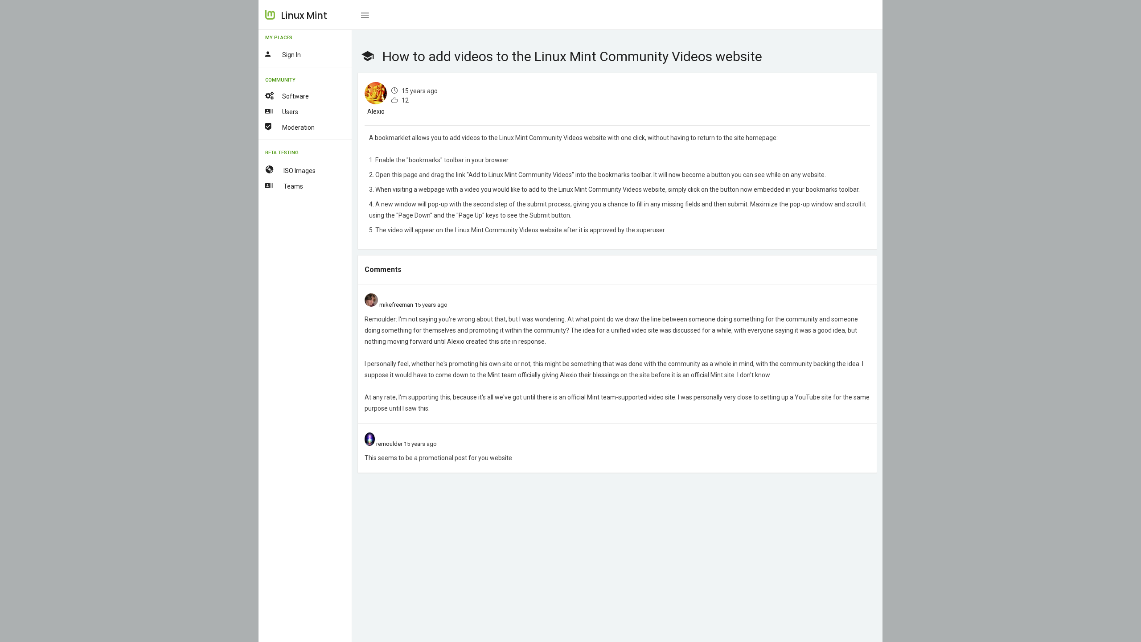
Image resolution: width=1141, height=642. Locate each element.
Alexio (376, 111)
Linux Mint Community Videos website (552, 137)
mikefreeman (396, 304)
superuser (650, 230)
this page (405, 174)
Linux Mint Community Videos (496, 230)
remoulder (389, 443)
